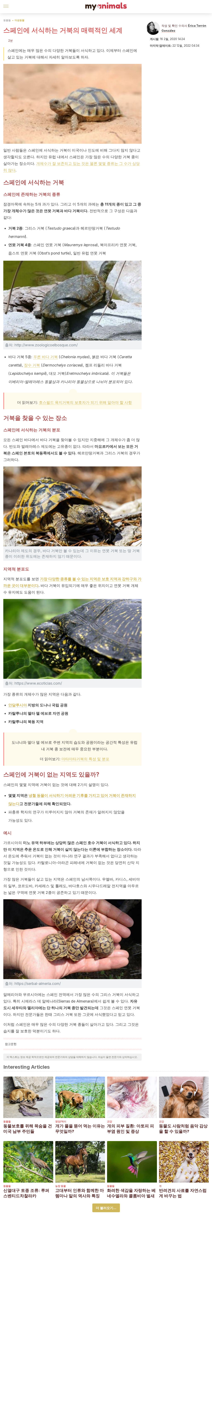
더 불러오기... (106, 1208)
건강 (109, 1121)
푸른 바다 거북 (45, 357)
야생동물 (19, 20)
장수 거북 (32, 365)
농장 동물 (60, 1186)
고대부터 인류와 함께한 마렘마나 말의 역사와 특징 (79, 1193)
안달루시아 (17, 705)
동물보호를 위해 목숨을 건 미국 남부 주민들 (27, 1128)
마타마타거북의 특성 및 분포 (85, 759)
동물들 (7, 20)
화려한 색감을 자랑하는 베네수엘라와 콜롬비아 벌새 (131, 1193)
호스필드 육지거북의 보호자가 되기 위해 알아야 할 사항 (85, 402)
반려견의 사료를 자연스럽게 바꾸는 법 (183, 1193)
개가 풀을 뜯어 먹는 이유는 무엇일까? (80, 1128)
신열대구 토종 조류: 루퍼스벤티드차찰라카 (26, 1193)
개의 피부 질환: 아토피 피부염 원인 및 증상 (130, 1128)
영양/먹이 (60, 1121)
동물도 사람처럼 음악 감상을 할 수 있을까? (183, 1128)
